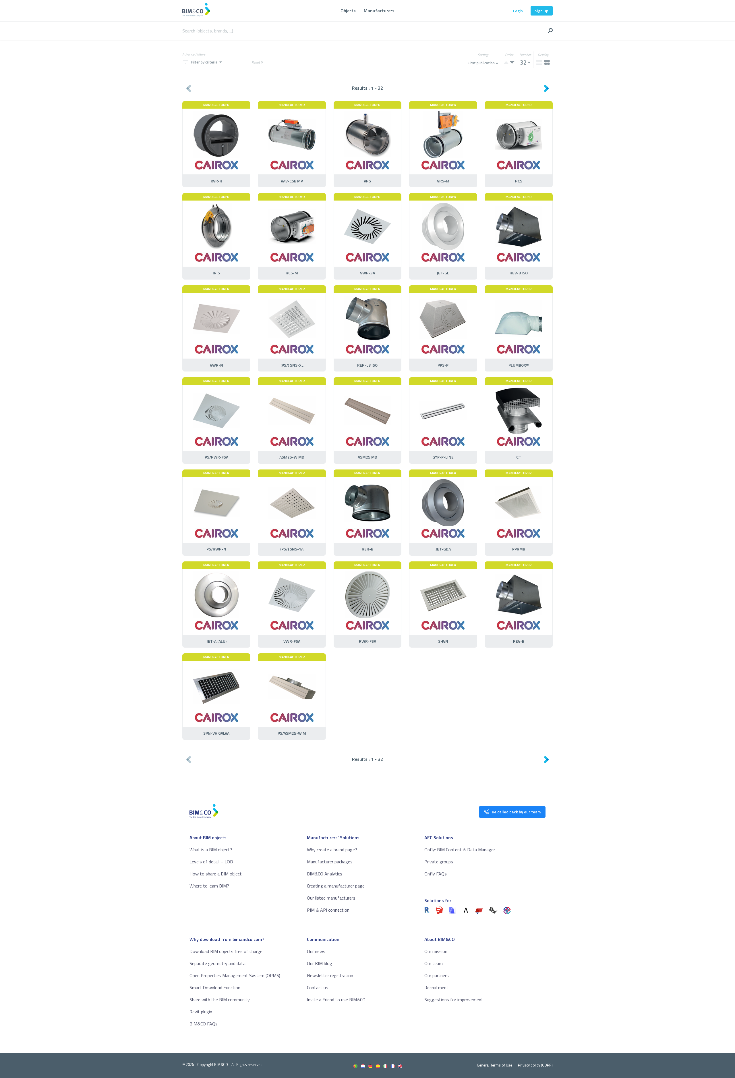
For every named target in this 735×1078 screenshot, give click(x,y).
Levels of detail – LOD (211, 861)
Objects (348, 10)
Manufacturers (379, 10)
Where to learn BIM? (209, 885)
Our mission (435, 951)
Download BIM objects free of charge (225, 951)
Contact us (317, 987)
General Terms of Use (494, 1065)
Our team (433, 963)
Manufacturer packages (330, 861)
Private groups (438, 861)
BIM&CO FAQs (203, 1023)
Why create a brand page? (332, 849)
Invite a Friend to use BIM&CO (336, 999)
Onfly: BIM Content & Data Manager (459, 849)
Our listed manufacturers (331, 897)
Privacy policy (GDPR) (535, 1065)
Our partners (436, 975)
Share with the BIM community (219, 999)
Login (518, 11)
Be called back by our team (516, 812)
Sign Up (541, 11)
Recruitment (436, 987)
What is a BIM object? (210, 849)
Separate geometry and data (217, 963)
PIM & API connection (328, 909)
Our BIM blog (319, 963)
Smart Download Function (214, 987)
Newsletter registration (330, 975)
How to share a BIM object (215, 873)
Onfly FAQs (435, 873)
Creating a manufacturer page (336, 885)
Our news (316, 951)
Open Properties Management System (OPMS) (234, 975)
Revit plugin (200, 1011)
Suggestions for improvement (453, 999)
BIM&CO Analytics (324, 873)
